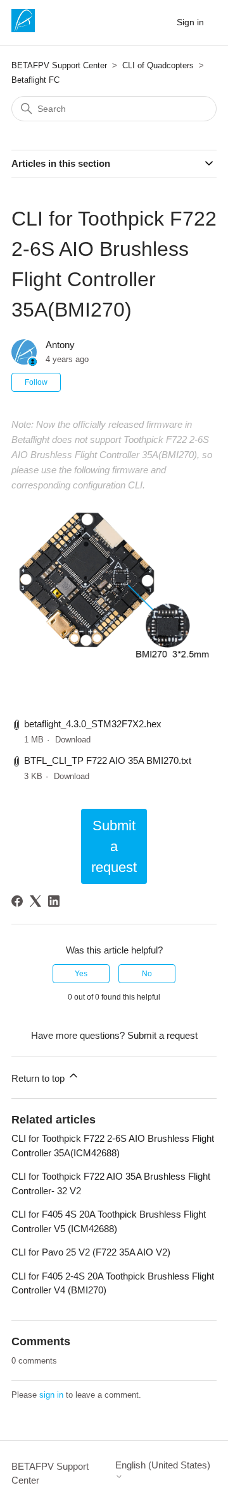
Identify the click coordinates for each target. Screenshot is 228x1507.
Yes (81, 973)
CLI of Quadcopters (158, 65)
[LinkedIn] (54, 901)
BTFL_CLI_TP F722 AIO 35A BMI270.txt (107, 760)
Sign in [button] (190, 22)
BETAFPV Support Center (59, 65)
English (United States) (162, 1465)
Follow (36, 382)
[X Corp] (35, 901)
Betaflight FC (35, 80)
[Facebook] (17, 901)
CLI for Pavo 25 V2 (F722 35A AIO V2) (90, 1252)
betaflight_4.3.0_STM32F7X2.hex (93, 723)
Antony (60, 344)
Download (73, 739)
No (147, 973)
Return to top (39, 1078)
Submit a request (114, 846)
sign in (51, 1395)
